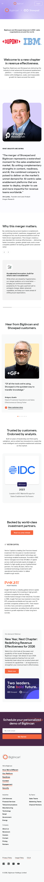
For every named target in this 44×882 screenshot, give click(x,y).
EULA (29, 858)
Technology (6, 811)
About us (5, 829)
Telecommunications (9, 805)
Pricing (4, 841)
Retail (4, 814)
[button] (4, 252)
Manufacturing (7, 808)
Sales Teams (33, 798)
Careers (5, 835)
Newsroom (6, 832)
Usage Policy (19, 858)
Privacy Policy (7, 858)
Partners (5, 844)
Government (6, 817)
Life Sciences (7, 798)
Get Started (22, 737)
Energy (4, 820)
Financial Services (8, 801)
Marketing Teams (35, 801)
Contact (5, 838)
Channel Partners (35, 805)
